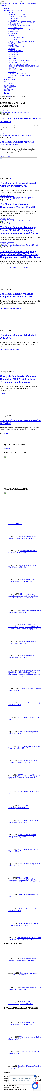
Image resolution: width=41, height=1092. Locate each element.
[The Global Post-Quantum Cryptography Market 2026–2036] (19, 198)
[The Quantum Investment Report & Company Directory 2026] (18, 176)
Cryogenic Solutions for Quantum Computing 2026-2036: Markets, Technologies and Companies (18, 379)
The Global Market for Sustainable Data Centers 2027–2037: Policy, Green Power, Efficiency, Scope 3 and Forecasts (24, 880)
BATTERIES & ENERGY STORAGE (21, 22)
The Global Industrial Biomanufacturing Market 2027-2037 (21, 580)
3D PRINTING (13, 12)
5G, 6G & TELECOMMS (17, 14)
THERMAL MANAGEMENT (18, 74)
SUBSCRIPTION (10, 87)
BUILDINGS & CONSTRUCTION (20, 30)
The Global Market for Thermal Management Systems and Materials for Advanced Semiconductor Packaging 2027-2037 (24, 627)
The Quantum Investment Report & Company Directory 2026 (19, 184)
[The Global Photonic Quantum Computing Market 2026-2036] (18, 287)
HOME (6, 9)
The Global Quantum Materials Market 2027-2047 (17, 143)
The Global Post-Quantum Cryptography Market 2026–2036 (18, 205)
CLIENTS (7, 81)
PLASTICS (12, 56)
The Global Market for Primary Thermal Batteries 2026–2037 (22, 537)
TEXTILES (12, 72)
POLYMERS (12, 58)
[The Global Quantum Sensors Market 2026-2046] (18, 414)
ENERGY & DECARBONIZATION (21, 41)
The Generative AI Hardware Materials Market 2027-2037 (24, 566)
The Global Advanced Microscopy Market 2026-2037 (21, 807)
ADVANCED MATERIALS (18, 16)
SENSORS (12, 68)
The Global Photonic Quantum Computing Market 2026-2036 (16, 295)
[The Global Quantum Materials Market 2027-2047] (16, 135)
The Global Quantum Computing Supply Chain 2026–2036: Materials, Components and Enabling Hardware (20, 254)
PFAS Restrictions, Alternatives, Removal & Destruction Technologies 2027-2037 (24, 777)
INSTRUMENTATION (16, 47)
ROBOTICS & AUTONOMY (18, 64)
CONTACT (8, 91)
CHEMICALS (13, 31)
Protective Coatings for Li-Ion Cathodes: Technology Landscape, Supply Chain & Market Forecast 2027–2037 (23, 596)
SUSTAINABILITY (15, 70)
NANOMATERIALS (15, 51)
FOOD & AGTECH (15, 43)
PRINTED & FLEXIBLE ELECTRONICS (23, 60)
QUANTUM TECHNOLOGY (19, 62)
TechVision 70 (9, 83)
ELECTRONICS (14, 39)
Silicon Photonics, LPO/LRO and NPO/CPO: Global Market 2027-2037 (24, 939)
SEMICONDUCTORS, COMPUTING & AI (23, 66)
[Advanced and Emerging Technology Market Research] (19, 3)
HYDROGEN (13, 45)
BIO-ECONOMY (14, 24)
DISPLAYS (12, 35)
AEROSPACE (13, 18)
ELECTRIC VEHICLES (16, 37)
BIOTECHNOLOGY (15, 28)
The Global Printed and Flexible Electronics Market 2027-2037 (24, 924)
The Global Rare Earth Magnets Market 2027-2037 (22, 656)
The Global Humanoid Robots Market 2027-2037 (22, 642)
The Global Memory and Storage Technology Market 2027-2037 (22, 836)
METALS (11, 49)
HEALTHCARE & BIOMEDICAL (20, 26)
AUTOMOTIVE (14, 20)
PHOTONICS (13, 54)
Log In (6, 93)
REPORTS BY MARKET (13, 10)
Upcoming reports (10, 79)
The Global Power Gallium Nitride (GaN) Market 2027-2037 (22, 761)
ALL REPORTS (9, 77)
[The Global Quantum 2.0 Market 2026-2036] (18, 328)
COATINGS (12, 33)
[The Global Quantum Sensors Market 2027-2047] (15, 112)
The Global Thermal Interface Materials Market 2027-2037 (24, 611)
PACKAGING (13, 53)
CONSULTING (9, 85)
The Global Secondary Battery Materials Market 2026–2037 (23, 821)
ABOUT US (8, 89)
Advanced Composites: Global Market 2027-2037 (22, 552)
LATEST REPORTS (7, 110)
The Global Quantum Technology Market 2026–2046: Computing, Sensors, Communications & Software (20, 230)
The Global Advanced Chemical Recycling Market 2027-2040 (24, 747)
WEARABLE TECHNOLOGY (19, 75)
